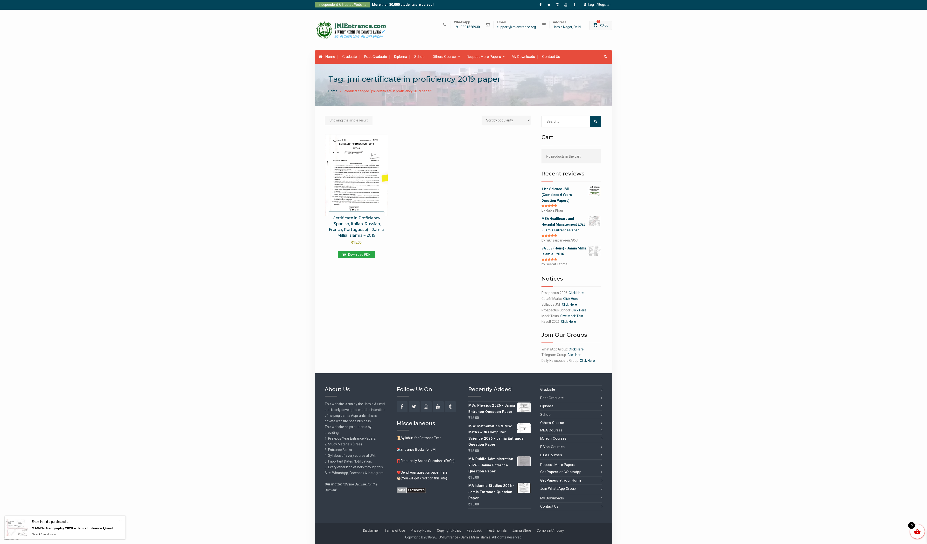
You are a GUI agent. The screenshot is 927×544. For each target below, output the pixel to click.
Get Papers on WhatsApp (560, 472)
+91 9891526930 (467, 27)
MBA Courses (551, 430)
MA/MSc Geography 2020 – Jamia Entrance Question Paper (74, 528)
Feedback (474, 530)
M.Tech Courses (553, 438)
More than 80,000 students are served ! (403, 5)
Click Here (576, 293)
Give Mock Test (571, 316)
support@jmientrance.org (516, 27)
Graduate (349, 56)
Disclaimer (371, 530)
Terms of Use (395, 530)
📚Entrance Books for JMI (416, 449)
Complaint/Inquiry (550, 530)
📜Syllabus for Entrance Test (419, 438)
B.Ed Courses (551, 455)
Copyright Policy (449, 530)
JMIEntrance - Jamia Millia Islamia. (465, 537)
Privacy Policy (421, 530)
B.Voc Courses (552, 447)
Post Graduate (375, 56)
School (419, 56)
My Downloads (523, 56)
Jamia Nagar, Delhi (567, 27)
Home (330, 56)
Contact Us (551, 56)
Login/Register (599, 5)
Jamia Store (521, 530)
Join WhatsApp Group (558, 488)
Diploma (400, 56)
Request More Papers (484, 56)
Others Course (444, 56)
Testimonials (497, 530)
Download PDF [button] (359, 254)
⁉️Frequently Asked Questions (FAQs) (426, 461)
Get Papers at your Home (561, 480)
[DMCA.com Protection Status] (411, 490)
